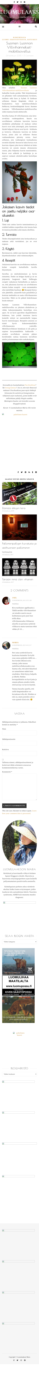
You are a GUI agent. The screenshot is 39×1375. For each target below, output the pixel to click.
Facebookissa (30, 385)
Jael (14, 598)
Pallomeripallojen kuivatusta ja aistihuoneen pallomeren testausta (19, 547)
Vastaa (15, 604)
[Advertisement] (20, 421)
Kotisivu (5, 749)
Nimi (4, 729)
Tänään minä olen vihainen (17, 579)
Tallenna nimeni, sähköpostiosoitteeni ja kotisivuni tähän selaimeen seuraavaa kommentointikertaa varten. (17, 765)
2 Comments (28, 56)
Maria (15, 643)
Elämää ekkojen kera (13, 508)
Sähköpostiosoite (8, 739)
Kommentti (7, 772)
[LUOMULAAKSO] (19, 14)
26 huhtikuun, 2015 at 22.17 (22, 645)
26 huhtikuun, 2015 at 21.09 (22, 600)
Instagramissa (10, 388)
